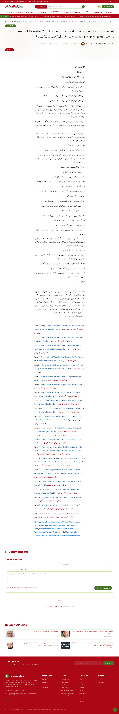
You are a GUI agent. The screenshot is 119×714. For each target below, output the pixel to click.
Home (7, 21)
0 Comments (42, 44)
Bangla (81, 687)
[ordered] (32, 570)
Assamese (82, 693)
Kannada (82, 696)
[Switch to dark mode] (99, 6)
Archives (45, 687)
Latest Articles (65, 679)
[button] (18, 570)
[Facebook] (7, 699)
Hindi (81, 682)
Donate (100, 679)
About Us (45, 682)
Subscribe (108, 663)
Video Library (65, 682)
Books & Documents (67, 693)
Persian (81, 699)
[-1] (26, 570)
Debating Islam (66, 696)
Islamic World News (67, 690)
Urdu (80, 679)
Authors (44, 685)
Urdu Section (16, 21)
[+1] (28, 570)
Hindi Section (65, 687)
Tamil (81, 690)
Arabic (81, 685)
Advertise (101, 682)
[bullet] (34, 570)
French (81, 701)
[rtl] (22, 570)
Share (10, 50)
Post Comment (104, 588)
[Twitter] (11, 699)
